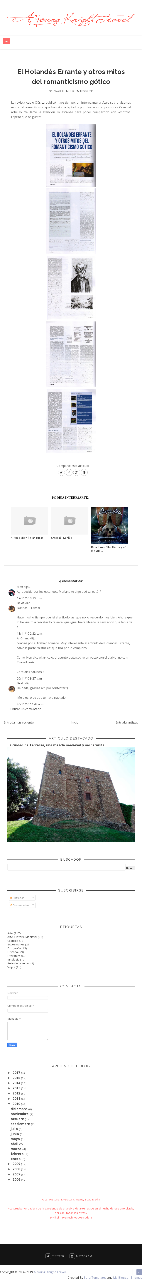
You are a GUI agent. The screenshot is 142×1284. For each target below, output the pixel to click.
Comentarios (20, 905)
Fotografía (14, 948)
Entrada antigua (127, 722)
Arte (10, 933)
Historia (12, 952)
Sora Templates (95, 1278)
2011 (17, 1098)
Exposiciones (15, 944)
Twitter (57, 1256)
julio (15, 1128)
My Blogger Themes (127, 1278)
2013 (17, 1088)
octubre (18, 1119)
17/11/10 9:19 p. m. (30, 598)
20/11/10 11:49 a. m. (30, 704)
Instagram (83, 1256)
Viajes (11, 967)
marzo (16, 1149)
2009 (17, 1163)
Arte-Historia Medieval (22, 937)
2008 (17, 1169)
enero (16, 1158)
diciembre (19, 1109)
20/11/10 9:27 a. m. (29, 678)
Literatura (13, 956)
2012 (17, 1093)
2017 (17, 1072)
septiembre (21, 1124)
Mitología (13, 959)
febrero (18, 1154)
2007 (17, 1174)
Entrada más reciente (19, 722)
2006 (17, 1179)
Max (20, 587)
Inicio (74, 722)
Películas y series (18, 963)
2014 (17, 1083)
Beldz (21, 603)
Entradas (18, 898)
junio (15, 1134)
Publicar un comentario (25, 709)
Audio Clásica (35, 102)
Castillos (12, 940)
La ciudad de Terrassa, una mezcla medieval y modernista (55, 745)
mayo (16, 1139)
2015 (17, 1078)
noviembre (20, 1114)
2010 (17, 1103)
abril (15, 1144)
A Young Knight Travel (50, 1272)
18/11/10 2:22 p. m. (30, 634)
